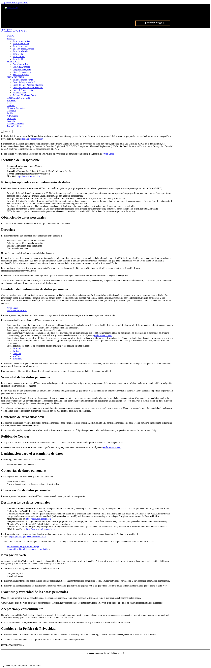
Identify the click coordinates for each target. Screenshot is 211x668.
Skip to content (8, 2)
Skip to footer (21, 2)
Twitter (16, 351)
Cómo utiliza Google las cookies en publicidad (28, 549)
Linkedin (17, 353)
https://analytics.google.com (38, 519)
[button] (21, 665)
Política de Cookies (103, 335)
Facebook (17, 348)
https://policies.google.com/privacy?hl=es (27, 536)
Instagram (17, 358)
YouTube (17, 356)
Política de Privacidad (17, 310)
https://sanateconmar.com (31, 139)
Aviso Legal (108, 154)
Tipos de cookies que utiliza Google (23, 546)
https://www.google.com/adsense (41, 529)
